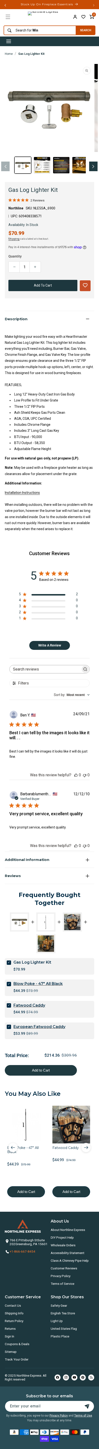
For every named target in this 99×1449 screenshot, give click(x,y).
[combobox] (38, 30)
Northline (15, 208)
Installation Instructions (22, 493)
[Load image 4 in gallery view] (80, 165)
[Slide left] (5, 166)
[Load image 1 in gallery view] (22, 165)
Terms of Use (83, 1415)
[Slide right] (93, 166)
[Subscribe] (87, 1406)
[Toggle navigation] (8, 41)
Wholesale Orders (63, 1245)
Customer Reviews (64, 1268)
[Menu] (8, 17)
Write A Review (49, 645)
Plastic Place (60, 1336)
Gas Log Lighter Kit (31, 54)
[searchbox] (45, 669)
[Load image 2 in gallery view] (42, 165)
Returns (10, 1328)
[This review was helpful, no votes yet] (76, 775)
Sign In (9, 1336)
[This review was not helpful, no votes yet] (84, 775)
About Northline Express (68, 1230)
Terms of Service (62, 1284)
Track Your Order (16, 1359)
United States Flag (64, 1328)
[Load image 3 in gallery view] (61, 165)
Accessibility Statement (67, 1253)
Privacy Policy (60, 1276)
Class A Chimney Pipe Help (70, 1260)
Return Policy (14, 1321)
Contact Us (13, 1305)
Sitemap (11, 1352)
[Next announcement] (93, 5)
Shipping (14, 239)
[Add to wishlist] (83, 17)
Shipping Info (14, 1313)
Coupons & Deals (17, 1344)
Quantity (15, 256)
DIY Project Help (62, 1237)
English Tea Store (63, 1313)
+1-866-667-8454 (22, 1251)
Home (9, 54)
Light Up (57, 1321)
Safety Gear (59, 1305)
